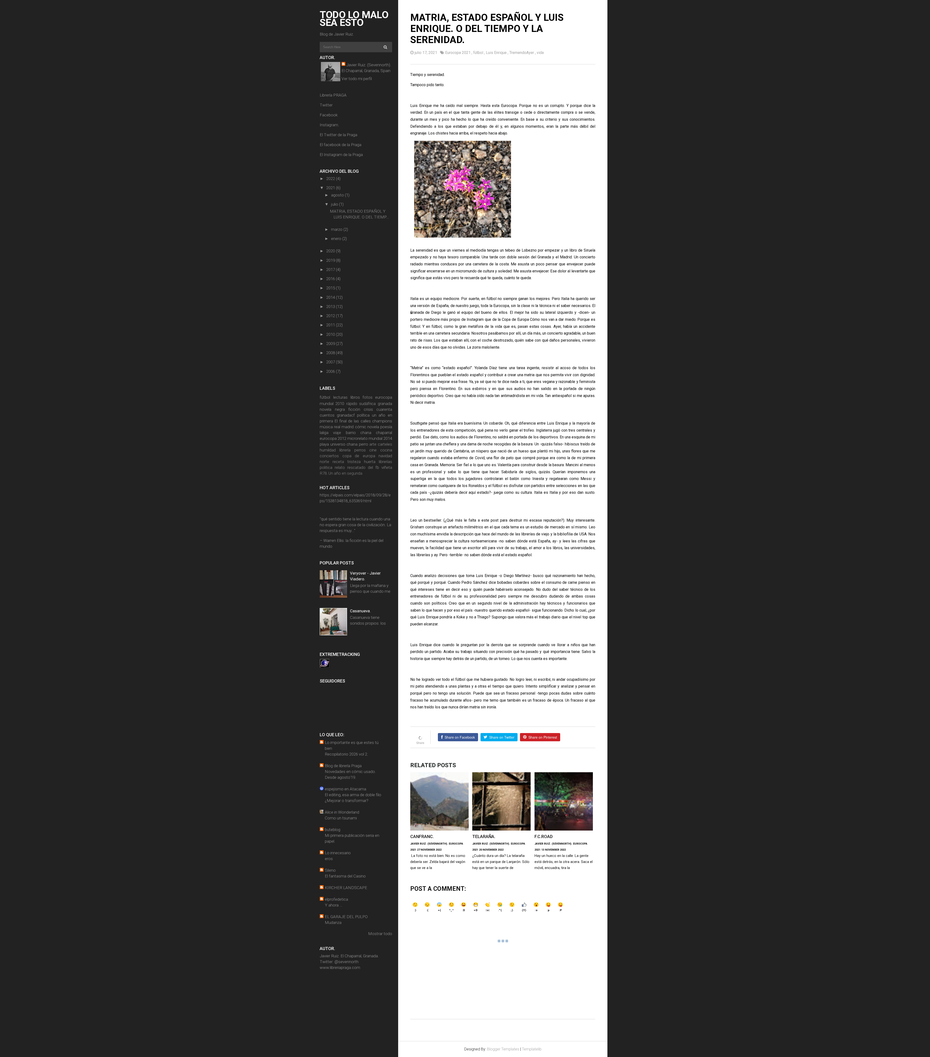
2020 (331, 250)
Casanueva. (360, 610)
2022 (331, 178)
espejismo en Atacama (345, 789)
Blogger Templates (503, 1049)
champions (382, 421)
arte (372, 444)
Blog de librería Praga (343, 765)
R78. (324, 473)
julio (335, 204)
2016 (331, 278)
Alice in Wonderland (342, 812)
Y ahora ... (333, 905)
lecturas (340, 397)
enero (336, 238)
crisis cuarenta (378, 409)
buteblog (332, 829)
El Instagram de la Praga (341, 154)
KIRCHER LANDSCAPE (346, 887)
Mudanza (333, 922)
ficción (354, 409)
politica (326, 467)
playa (324, 444)
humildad (328, 450)
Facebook (329, 114)
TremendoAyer (522, 52)
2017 (331, 269)
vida (540, 52)
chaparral (384, 432)
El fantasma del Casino (345, 876)
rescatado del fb (363, 467)
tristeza (354, 461)
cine (373, 450)
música (326, 426)
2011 (331, 324)
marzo (337, 229)
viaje (337, 432)
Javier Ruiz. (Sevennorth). (368, 64)
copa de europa (358, 455)
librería (344, 450)
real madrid (344, 426)
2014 (331, 297)
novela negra (332, 409)
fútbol (325, 397)
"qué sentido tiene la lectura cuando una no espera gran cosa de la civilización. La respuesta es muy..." (355, 525)
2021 (331, 187)
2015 (331, 287)
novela (373, 426)
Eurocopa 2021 (458, 52)
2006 (331, 371)
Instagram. (329, 124)
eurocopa (383, 397)
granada (385, 403)
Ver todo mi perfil (356, 78)
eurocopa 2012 (333, 438)
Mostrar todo (380, 933)
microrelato (357, 438)
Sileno (330, 870)
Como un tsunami (341, 818)
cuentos (327, 415)
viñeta (386, 467)
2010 (331, 334)
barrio (351, 432)
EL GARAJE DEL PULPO (346, 916)
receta (338, 461)
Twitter (326, 105)
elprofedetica (336, 899)
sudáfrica (367, 403)
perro (363, 444)
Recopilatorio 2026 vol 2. (346, 754)
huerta (369, 461)
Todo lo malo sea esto (354, 18)
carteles (385, 444)
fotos (367, 397)
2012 (331, 315)
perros (360, 450)
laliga (324, 432)
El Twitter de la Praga (338, 134)
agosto (338, 195)
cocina (386, 450)
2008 (331, 352)
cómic (360, 426)
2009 (331, 343)
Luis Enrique (497, 52)
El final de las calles (352, 421)
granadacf (346, 415)
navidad (385, 455)
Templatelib (532, 1049)
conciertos (329, 455)
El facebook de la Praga (340, 144)
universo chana (344, 444)
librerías (385, 461)
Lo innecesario (338, 852)
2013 (331, 306)
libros (355, 397)
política (363, 415)
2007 (331, 362)
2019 (331, 260)
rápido (351, 403)
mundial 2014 (380, 438)
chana (365, 432)
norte (324, 461)
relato (340, 467)
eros (329, 858)
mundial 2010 (332, 403)
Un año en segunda (345, 473)
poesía (386, 426)
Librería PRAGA (333, 95)
